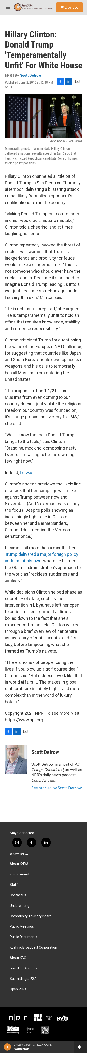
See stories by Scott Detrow (56, 787)
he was (27, 472)
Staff (14, 885)
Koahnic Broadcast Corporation (33, 947)
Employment (19, 874)
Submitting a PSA (23, 979)
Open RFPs (18, 989)
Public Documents (23, 937)
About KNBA (19, 864)
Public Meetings (22, 926)
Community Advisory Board (30, 916)
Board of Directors (23, 968)
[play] (7, 1047)
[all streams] (80, 1047)
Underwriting (19, 906)
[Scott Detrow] (16, 759)
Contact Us (18, 895)
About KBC (18, 958)
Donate (71, 7)
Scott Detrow (30, 75)
